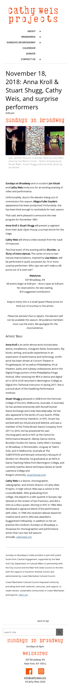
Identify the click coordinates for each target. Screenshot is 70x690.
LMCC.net (23, 595)
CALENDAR (29, 48)
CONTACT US (28, 59)
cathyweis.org (24, 537)
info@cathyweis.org (35, 677)
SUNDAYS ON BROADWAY (21, 42)
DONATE (30, 53)
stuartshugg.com (36, 474)
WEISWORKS (28, 37)
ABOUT (31, 31)
